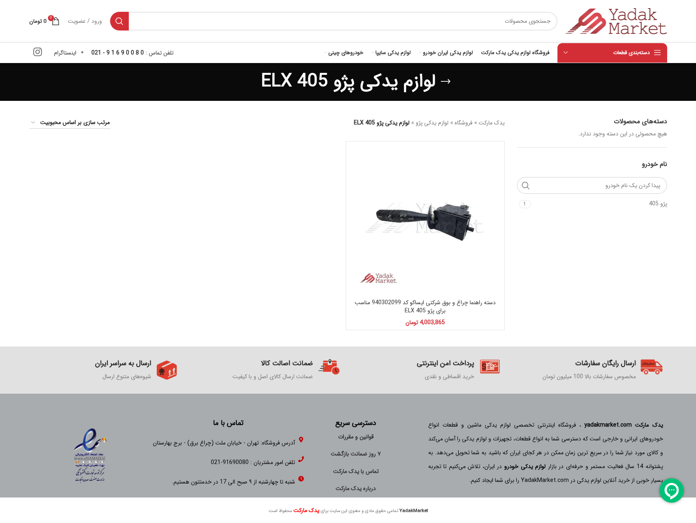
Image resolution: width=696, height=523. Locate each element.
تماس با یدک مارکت (356, 471)
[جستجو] (119, 21)
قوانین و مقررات (356, 436)
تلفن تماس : (132, 52)
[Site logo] (616, 20)
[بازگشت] (446, 82)
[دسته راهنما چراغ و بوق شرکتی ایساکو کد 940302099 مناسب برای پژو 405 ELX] (425, 221)
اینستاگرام (65, 52)
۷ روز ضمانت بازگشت (356, 453)
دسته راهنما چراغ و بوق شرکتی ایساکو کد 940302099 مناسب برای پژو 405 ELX (425, 306)
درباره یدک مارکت (356, 488)
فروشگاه (464, 122)
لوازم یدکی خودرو (525, 466)
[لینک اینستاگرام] (37, 53)
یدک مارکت (492, 122)
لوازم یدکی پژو (432, 122)
